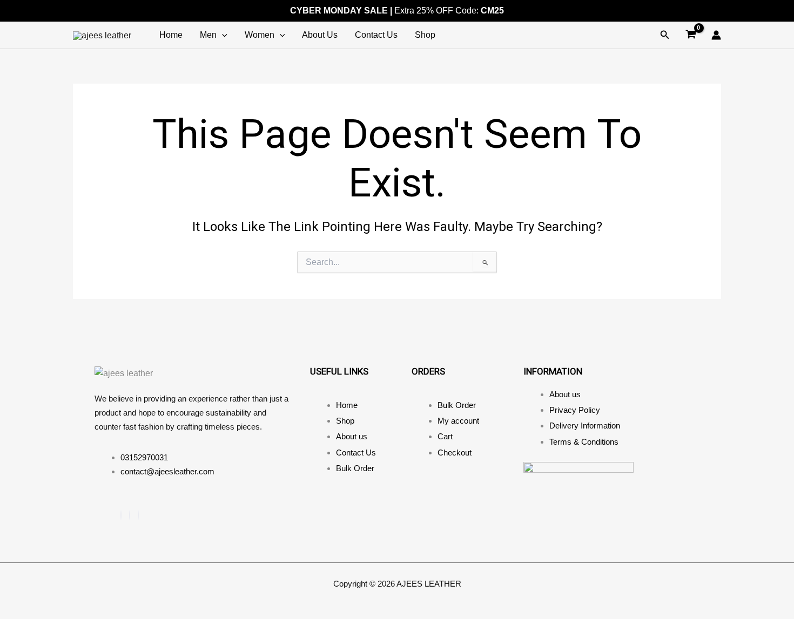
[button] (665, 35)
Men (208, 34)
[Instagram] (129, 515)
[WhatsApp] (138, 515)
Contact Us (376, 34)
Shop (425, 34)
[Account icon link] (716, 35)
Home (171, 34)
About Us (320, 34)
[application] (222, 35)
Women (259, 34)
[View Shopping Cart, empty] (691, 35)
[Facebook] (121, 515)
